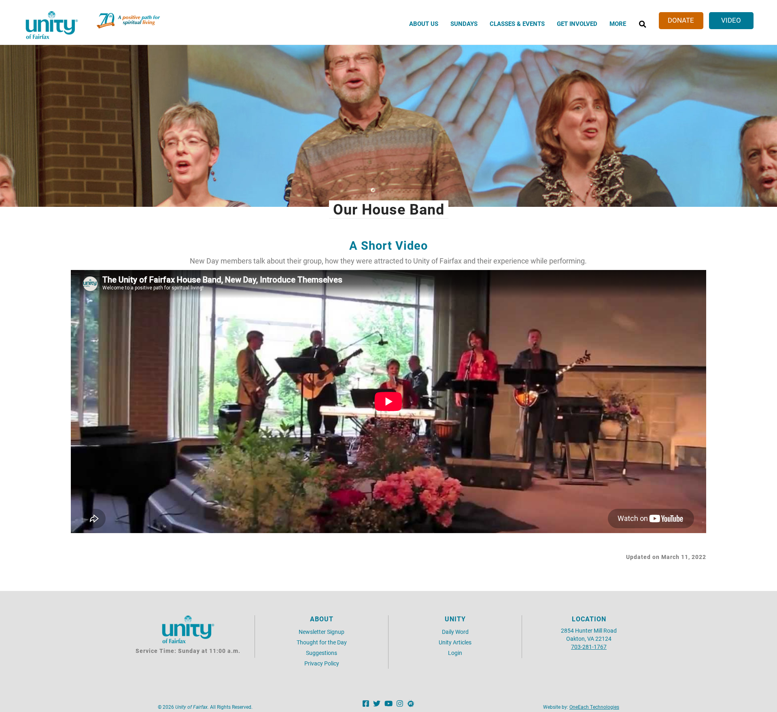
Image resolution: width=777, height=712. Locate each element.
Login (455, 653)
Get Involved (577, 23)
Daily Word (455, 631)
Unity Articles (455, 642)
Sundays (464, 23)
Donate (681, 20)
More (617, 23)
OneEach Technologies (594, 706)
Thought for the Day (322, 642)
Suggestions (321, 653)
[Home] (51, 25)
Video (731, 20)
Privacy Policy (321, 663)
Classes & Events (517, 23)
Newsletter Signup (321, 631)
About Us (423, 23)
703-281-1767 (589, 646)
